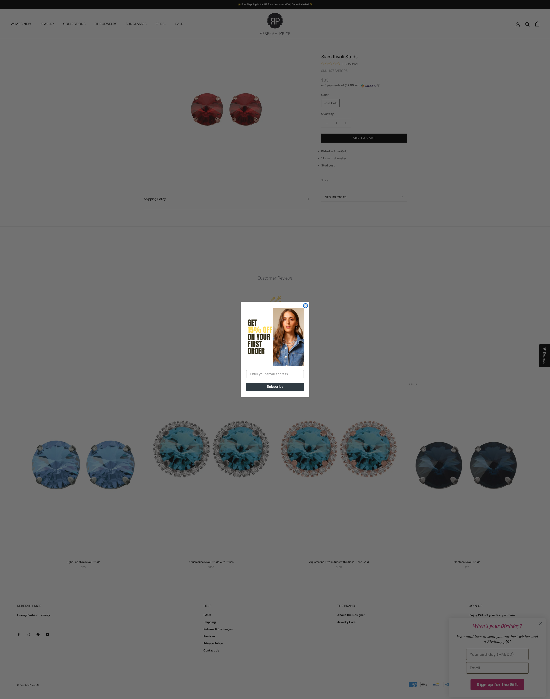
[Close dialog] (305, 305)
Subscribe (275, 386)
